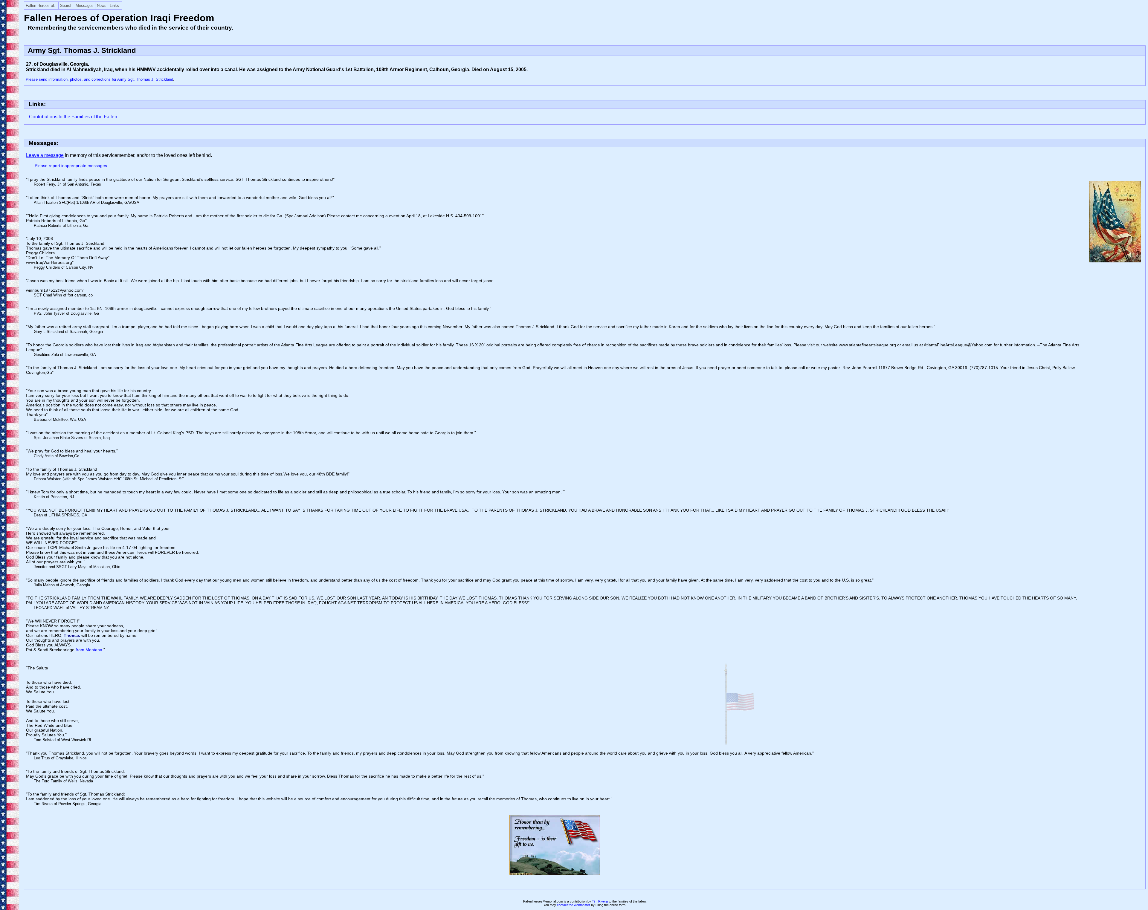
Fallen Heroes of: (40, 5)
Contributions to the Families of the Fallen (73, 116)
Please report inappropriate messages (71, 165)
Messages (85, 5)
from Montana (89, 649)
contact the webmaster (573, 905)
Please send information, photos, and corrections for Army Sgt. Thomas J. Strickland (99, 79)
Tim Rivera (600, 901)
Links (114, 5)
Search (66, 5)
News (101, 5)
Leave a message (45, 155)
